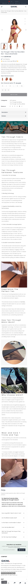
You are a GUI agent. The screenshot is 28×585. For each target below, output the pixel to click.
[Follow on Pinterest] (10, 573)
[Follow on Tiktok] (14, 573)
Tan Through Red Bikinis (16, 102)
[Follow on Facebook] (2, 573)
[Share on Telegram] (19, 106)
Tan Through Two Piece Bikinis (17, 104)
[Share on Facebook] (10, 106)
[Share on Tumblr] (17, 106)
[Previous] (3, 29)
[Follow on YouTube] (12, 573)
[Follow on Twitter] (4, 573)
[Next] (25, 29)
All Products (13, 100)
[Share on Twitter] (12, 106)
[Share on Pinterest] (14, 106)
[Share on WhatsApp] (21, 106)
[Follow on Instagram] (6, 573)
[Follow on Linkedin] (8, 573)
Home (2, 11)
